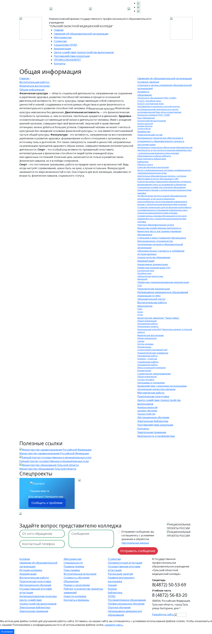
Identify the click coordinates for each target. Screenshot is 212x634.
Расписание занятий (120, 574)
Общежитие (71, 581)
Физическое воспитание (150, 335)
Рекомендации (144, 347)
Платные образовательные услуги (155, 224)
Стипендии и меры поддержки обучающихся (161, 237)
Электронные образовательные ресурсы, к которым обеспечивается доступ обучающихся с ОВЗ (161, 177)
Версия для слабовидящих (108, 8)
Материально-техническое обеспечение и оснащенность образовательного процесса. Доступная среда (161, 141)
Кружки (112, 589)
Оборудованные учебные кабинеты (154, 156)
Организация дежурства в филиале (156, 389)
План (139, 309)
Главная (58, 30)
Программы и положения (151, 382)
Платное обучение (119, 607)
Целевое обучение (144, 126)
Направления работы (147, 323)
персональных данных (135, 543)
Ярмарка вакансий (145, 124)
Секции (140, 341)
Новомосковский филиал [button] (69, 8)
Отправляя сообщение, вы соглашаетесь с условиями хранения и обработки (137, 537)
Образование (144, 94)
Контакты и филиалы (76, 600)
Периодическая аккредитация (153, 288)
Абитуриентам (63, 37)
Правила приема (74, 566)
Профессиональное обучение (126, 603)
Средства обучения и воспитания (153, 167)
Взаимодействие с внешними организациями (162, 385)
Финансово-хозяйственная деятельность (159, 228)
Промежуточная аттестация (125, 562)
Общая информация (147, 321)
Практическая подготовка (153, 396)
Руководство (143, 131)
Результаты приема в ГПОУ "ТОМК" (153, 115)
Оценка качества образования (153, 257)
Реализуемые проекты (147, 326)
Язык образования (146, 118)
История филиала (146, 254)
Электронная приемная (151, 432)
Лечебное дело (144, 273)
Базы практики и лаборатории (151, 158)
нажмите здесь (114, 625)
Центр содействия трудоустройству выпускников (84, 52)
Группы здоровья (145, 344)
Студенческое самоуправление (154, 373)
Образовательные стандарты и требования (160, 250)
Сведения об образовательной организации (81, 33)
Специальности (73, 562)
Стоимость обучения (76, 577)
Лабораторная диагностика (150, 276)
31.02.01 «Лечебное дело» (149, 101)
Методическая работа (150, 392)
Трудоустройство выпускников (151, 120)
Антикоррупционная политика (38, 596)
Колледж (24, 559)
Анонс (140, 312)
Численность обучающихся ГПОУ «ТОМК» (156, 98)
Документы (143, 91)
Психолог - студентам (147, 358)
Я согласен (7, 631)
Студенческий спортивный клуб (152, 349)
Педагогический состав (149, 134)
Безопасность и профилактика (156, 436)
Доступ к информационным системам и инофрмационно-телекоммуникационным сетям (164, 171)
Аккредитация (62, 48)
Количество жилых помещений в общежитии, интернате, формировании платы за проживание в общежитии (164, 183)
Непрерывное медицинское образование (162, 292)
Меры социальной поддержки (151, 367)
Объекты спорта (145, 164)
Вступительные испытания (80, 574)
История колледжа (30, 570)
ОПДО (111, 596)
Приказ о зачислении (77, 585)
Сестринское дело (145, 270)
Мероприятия (144, 306)
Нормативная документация (152, 264)
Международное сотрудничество (155, 241)
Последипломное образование (127, 600)
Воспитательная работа (152, 302)
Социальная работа (147, 361)
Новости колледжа (75, 596)
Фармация (142, 279)
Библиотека (142, 161)
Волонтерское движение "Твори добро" (158, 317)
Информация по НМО (149, 295)
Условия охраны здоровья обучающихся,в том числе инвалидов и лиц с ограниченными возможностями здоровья (162, 219)
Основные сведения (148, 81)
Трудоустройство (144, 128)
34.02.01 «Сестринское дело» (150, 103)
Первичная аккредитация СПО (153, 267)
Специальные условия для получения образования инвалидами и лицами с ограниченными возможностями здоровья (164, 190)
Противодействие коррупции (72, 56)
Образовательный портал (151, 299)
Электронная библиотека (152, 421)
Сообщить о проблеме (47, 503)
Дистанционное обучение (153, 417)
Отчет (140, 314)
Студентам (60, 41)
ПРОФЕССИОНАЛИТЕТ (67, 59)
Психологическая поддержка (152, 352)
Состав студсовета (145, 379)
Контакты (59, 63)
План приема (72, 570)
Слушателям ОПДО (65, 45)
